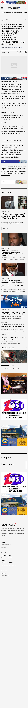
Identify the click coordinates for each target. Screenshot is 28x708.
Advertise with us (6, 545)
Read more (6, 228)
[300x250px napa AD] (14, 435)
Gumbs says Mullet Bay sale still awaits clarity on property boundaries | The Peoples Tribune (13, 338)
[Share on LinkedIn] (26, 52)
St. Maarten (4, 547)
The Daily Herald (6, 12)
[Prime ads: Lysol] (14, 383)
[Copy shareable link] (18, 52)
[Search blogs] (25, 8)
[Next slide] (26, 348)
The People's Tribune (7, 562)
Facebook (4, 571)
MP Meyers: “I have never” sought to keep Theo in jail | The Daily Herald (13, 216)
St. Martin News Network (9, 20)
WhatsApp (4, 575)
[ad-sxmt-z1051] (14, 409)
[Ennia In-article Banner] (14, 182)
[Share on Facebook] (20, 52)
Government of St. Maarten (8, 565)
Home (2, 20)
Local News (19, 47)
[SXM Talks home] (14, 8)
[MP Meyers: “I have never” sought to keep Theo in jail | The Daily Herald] (14, 202)
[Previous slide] (23, 348)
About (3, 542)
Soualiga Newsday (17, 12)
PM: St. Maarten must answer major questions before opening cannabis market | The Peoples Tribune (12, 325)
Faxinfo (25, 12)
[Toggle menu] (2, 7)
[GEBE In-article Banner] (14, 161)
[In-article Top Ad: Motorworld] (14, 78)
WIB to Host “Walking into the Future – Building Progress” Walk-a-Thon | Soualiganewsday (13, 313)
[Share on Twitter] (23, 52)
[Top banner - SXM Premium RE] (14, 2)
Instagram (4, 573)
